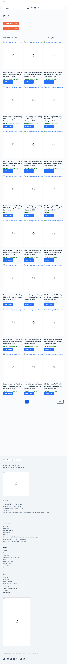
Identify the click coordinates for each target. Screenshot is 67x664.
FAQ (4, 559)
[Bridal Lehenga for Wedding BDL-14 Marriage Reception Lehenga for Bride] (54, 278)
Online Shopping (8, 561)
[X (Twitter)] (24, 659)
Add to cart (8, 82)
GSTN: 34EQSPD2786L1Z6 (11, 465)
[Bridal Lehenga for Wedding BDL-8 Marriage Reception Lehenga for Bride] (13, 233)
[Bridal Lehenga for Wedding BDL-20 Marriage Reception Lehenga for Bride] (33, 189)
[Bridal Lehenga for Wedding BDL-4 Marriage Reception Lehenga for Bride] (33, 100)
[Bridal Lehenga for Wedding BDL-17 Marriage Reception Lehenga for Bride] (54, 233)
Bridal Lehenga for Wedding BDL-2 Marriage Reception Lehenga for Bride (53, 74)
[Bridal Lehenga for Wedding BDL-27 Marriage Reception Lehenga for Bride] (13, 144)
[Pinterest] (8, 659)
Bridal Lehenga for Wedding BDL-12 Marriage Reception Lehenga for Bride (53, 386)
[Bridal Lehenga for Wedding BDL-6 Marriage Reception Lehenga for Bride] (33, 55)
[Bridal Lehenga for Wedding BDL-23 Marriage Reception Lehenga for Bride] (54, 322)
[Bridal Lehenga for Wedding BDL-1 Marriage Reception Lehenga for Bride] (13, 55)
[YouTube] (14, 659)
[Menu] (7, 8)
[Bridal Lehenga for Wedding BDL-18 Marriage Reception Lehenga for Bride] (13, 189)
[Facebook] (17, 659)
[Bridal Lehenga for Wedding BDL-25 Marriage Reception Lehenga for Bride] (33, 144)
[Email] (4, 659)
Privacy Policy (7, 581)
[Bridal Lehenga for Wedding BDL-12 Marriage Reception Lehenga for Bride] (54, 367)
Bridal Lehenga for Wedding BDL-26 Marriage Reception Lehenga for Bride (53, 119)
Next (59, 401)
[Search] (28, 8)
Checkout (6, 555)
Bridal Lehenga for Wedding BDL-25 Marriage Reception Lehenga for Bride (33, 163)
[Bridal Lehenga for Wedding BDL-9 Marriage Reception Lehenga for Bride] (33, 322)
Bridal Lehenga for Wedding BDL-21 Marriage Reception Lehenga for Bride (33, 252)
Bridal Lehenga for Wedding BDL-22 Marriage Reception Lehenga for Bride (12, 386)
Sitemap (5, 568)
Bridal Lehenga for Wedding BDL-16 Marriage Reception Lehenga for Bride (12, 297)
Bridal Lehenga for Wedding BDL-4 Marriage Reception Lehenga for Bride (33, 119)
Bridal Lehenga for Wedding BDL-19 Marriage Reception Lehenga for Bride (53, 163)
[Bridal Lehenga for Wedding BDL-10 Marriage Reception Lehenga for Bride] (13, 322)
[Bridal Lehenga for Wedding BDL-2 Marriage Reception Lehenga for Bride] (54, 55)
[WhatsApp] (11, 659)
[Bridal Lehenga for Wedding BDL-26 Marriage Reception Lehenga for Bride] (54, 100)
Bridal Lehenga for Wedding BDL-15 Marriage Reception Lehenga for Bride (33, 297)
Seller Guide (7, 563)
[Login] (39, 8)
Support (5, 577)
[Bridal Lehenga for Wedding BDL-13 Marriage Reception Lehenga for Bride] (33, 367)
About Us (6, 550)
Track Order (7, 566)
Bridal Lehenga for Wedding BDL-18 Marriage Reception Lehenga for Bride (12, 208)
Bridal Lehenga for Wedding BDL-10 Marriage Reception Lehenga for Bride (12, 341)
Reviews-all (6, 592)
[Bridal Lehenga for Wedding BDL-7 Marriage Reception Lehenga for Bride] (54, 189)
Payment (6, 579)
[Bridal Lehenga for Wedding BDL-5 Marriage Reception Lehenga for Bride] (13, 100)
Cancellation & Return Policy (12, 584)
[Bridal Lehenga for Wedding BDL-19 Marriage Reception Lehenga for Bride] (54, 144)
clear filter (11, 29)
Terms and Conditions (10, 588)
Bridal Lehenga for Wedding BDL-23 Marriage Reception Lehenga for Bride (53, 341)
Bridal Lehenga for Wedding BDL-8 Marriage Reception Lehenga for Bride (12, 252)
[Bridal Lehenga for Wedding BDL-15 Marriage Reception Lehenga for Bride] (33, 278)
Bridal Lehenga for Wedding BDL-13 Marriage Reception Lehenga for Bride (33, 386)
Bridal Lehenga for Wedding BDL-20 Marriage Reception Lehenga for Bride (33, 208)
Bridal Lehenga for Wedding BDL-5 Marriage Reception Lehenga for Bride (12, 119)
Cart (4, 553)
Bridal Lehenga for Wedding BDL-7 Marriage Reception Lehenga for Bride (53, 208)
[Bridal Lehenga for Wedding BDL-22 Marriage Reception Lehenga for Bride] (13, 367)
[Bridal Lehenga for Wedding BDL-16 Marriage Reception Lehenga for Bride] (13, 278)
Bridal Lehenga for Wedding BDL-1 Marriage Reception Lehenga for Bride (12, 74)
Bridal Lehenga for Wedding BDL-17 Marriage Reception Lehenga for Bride (53, 252)
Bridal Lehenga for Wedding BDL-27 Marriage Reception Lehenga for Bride (12, 163)
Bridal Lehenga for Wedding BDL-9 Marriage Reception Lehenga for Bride (33, 341)
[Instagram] (21, 659)
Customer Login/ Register (11, 557)
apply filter (11, 23)
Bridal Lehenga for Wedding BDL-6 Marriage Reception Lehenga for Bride (33, 74)
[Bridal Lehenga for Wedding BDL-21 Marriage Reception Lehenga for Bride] (33, 233)
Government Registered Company (13, 467)
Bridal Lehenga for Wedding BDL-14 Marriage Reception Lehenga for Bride (53, 297)
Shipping (6, 586)
